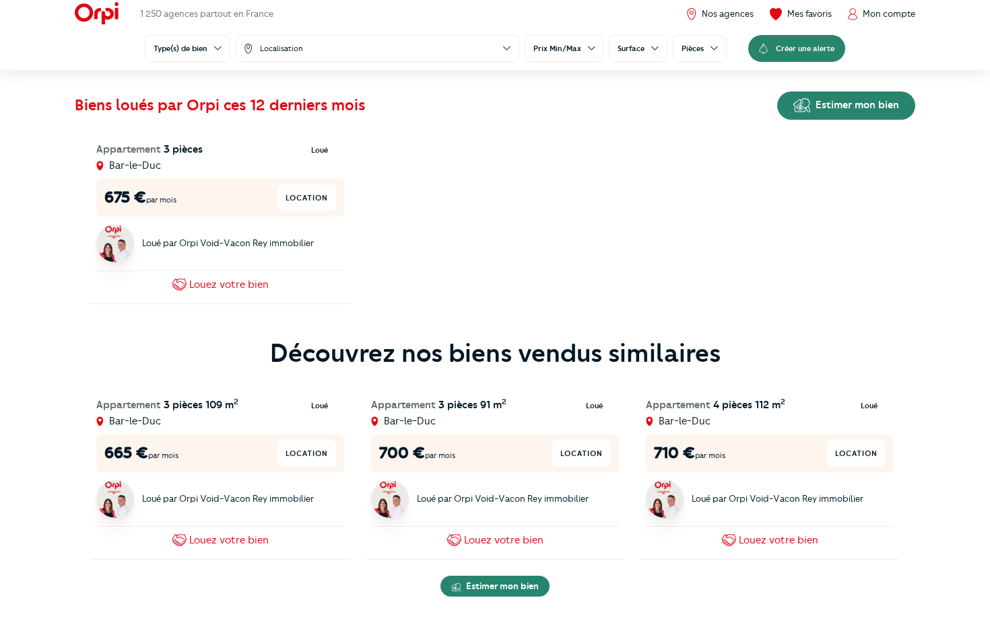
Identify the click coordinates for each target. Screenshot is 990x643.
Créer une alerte (805, 48)
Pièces (693, 48)
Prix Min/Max (557, 48)
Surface (631, 48)
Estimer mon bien (856, 105)
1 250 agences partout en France (206, 13)
